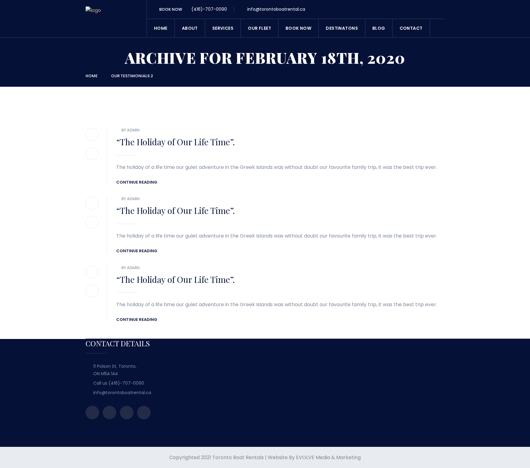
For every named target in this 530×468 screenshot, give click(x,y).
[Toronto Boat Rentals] (93, 20)
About (190, 28)
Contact (411, 28)
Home (160, 28)
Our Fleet (259, 28)
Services (222, 28)
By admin (130, 130)
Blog (378, 28)
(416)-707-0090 (208, 9)
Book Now (298, 28)
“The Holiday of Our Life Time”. (175, 141)
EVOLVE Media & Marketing (328, 457)
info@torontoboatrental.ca (275, 9)
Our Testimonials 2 (132, 76)
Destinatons (342, 28)
